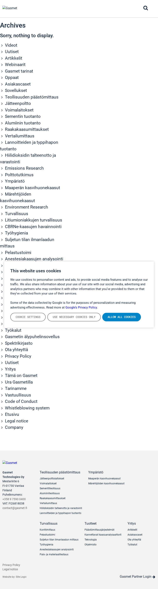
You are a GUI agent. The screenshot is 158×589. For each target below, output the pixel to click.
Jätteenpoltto (17, 103)
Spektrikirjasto (18, 343)
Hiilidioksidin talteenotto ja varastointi (61, 508)
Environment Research (26, 207)
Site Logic (21, 576)
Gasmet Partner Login (136, 577)
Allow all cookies (122, 317)
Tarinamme (15, 388)
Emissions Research (24, 168)
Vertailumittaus (19, 135)
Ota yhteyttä (16, 349)
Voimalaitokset (19, 110)
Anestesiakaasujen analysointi (33, 258)
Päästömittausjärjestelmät (99, 529)
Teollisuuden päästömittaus (31, 97)
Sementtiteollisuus (50, 488)
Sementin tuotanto (22, 116)
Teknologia (91, 539)
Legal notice (16, 421)
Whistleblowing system (27, 408)
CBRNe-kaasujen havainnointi (33, 226)
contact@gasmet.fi (14, 508)
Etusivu (11, 414)
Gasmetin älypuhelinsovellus (32, 336)
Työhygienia (16, 233)
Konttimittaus (47, 529)
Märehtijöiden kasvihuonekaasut (106, 483)
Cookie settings (28, 317)
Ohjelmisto (90, 544)
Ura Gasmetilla (18, 382)
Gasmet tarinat (18, 71)
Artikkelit (13, 58)
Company (13, 427)
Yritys (10, 369)
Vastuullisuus (17, 395)
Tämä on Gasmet (20, 375)
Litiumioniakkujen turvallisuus (33, 220)
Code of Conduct (20, 401)
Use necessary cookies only (74, 317)
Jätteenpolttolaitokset (52, 478)
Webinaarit (15, 64)
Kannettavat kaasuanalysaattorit (103, 534)
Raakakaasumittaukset (26, 129)
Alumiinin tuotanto (22, 123)
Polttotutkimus (19, 174)
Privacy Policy (17, 356)
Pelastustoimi (17, 252)
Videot (10, 45)
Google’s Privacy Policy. (81, 307)
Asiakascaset (17, 84)
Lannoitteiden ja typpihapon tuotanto (60, 513)
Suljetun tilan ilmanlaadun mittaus (59, 539)
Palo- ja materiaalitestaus (54, 554)
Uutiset (11, 51)
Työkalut (12, 330)
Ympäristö (14, 181)
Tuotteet (90, 523)
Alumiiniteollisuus (50, 493)
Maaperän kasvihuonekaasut (32, 187)
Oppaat (11, 77)
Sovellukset (15, 90)
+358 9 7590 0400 (14, 499)
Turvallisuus (16, 213)
